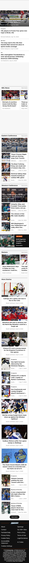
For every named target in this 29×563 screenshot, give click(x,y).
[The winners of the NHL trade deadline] (14, 217)
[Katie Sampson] (5, 49)
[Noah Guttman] (5, 25)
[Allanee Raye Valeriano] (15, 161)
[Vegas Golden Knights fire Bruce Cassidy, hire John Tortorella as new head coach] (14, 195)
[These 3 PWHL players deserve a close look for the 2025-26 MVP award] (14, 508)
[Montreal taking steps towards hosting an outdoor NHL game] (14, 176)
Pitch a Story (21, 532)
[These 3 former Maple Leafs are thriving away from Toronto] (14, 157)
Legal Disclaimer (22, 538)
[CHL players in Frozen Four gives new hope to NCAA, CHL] (14, 33)
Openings (20, 527)
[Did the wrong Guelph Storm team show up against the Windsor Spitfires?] (14, 411)
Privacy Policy (5, 535)
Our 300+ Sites (22, 529)
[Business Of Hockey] (16, 490)
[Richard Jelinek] (5, 37)
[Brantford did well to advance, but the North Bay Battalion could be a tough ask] (14, 318)
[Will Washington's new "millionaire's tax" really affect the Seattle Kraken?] (14, 226)
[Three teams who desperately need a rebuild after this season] (14, 145)
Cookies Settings (6, 546)
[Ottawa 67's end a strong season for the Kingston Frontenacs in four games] (14, 344)
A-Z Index (20, 542)
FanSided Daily (5, 532)
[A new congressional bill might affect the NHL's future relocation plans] (14, 494)
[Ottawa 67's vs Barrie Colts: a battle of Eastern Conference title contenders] (14, 378)
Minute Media (10, 550)
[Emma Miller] (19, 245)
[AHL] (2, 53)
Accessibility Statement (5, 542)
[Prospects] (4, 16)
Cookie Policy (5, 538)
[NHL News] (3, 41)
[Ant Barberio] (5, 61)
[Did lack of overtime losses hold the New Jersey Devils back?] (11, 100)
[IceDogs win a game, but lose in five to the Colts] (14, 293)
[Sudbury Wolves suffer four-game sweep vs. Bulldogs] (14, 436)
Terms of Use (21, 535)
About (3, 527)
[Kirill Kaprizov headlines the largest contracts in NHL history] (14, 240)
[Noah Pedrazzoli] (14, 220)
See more (14, 517)
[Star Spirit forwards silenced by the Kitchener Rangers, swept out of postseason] (14, 364)
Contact (3, 529)
